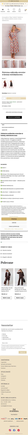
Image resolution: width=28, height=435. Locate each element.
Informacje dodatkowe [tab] (8, 127)
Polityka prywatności (18, 229)
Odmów (14, 222)
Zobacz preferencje (14, 226)
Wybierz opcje (17, 297)
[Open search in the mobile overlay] (8, 9)
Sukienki (15, 17)
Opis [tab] (3, 124)
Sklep (11, 17)
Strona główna (5, 17)
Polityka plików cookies (9, 229)
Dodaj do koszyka (16, 98)
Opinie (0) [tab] (4, 130)
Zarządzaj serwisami (13, 216)
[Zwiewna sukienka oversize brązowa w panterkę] (4, 84)
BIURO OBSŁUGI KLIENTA (8, 398)
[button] (2, 286)
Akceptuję (14, 219)
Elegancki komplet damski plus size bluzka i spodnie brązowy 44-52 (18, 289)
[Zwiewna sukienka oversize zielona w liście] (11, 84)
